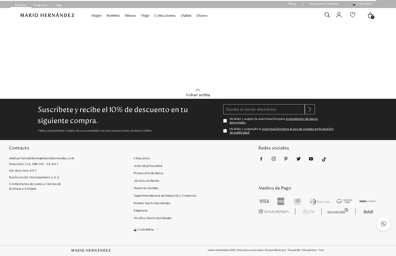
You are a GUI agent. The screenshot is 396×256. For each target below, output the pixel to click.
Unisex (130, 15)
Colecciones (165, 15)
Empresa (41, 5)
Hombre (113, 15)
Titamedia (293, 250)
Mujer (96, 15)
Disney (202, 15)
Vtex (321, 250)
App (58, 5)
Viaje (145, 15)
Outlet (186, 15)
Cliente (21, 5)
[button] (365, 4)
